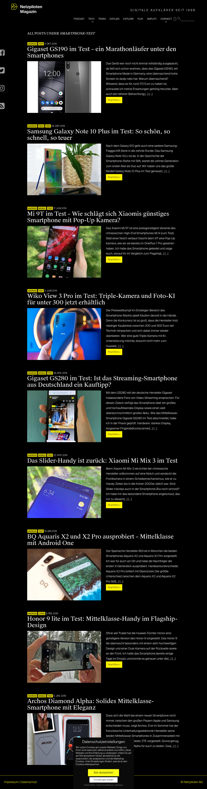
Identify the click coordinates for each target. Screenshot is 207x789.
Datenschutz (29, 782)
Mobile (42, 209)
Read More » (114, 100)
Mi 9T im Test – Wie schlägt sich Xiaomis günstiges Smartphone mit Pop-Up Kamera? (98, 217)
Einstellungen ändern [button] (103, 780)
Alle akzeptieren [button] (103, 772)
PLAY (140, 19)
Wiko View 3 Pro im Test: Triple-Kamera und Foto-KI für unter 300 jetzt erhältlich (101, 299)
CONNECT (166, 19)
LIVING (42, 614)
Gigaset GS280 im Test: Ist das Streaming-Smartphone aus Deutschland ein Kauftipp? (102, 382)
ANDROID (32, 44)
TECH (91, 19)
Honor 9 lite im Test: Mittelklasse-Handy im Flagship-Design (102, 622)
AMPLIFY (152, 19)
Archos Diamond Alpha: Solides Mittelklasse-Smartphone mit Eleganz (90, 704)
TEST (41, 44)
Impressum (11, 782)
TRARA (102, 19)
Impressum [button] (119, 785)
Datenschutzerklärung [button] (105, 785)
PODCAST (79, 19)
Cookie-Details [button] (89, 785)
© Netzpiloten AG (192, 782)
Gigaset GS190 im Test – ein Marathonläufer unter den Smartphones (101, 52)
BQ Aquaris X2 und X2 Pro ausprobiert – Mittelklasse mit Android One (100, 540)
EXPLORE (128, 19)
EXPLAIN (114, 19)
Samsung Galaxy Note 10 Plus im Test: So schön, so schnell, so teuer (98, 135)
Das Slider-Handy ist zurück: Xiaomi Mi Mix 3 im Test (102, 460)
